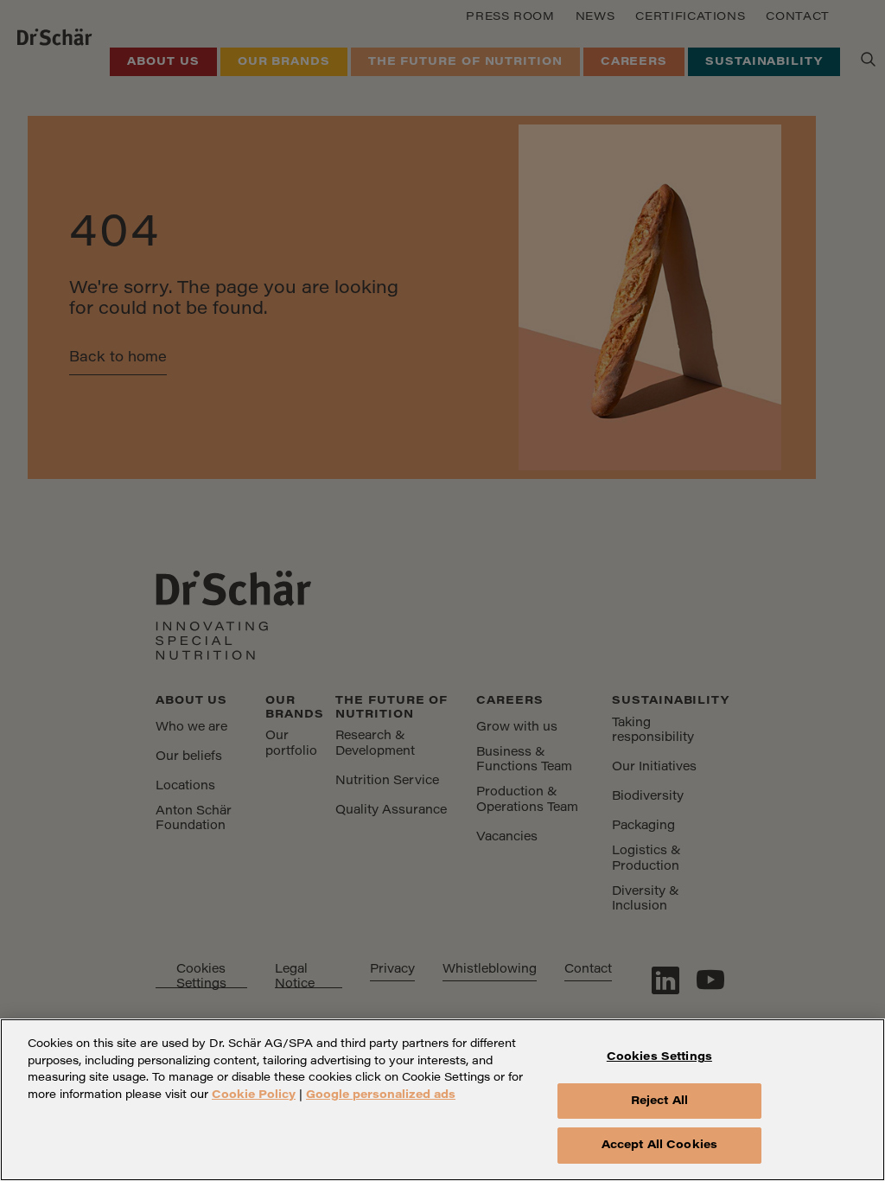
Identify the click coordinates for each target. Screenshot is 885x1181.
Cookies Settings (659, 1057)
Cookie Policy (254, 1095)
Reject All (659, 1101)
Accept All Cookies (659, 1145)
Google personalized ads (380, 1095)
